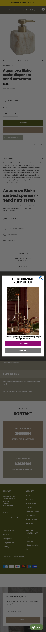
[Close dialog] (41, 278)
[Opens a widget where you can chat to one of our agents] (36, 627)
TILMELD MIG (23, 343)
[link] (23, 311)
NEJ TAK (23, 351)
